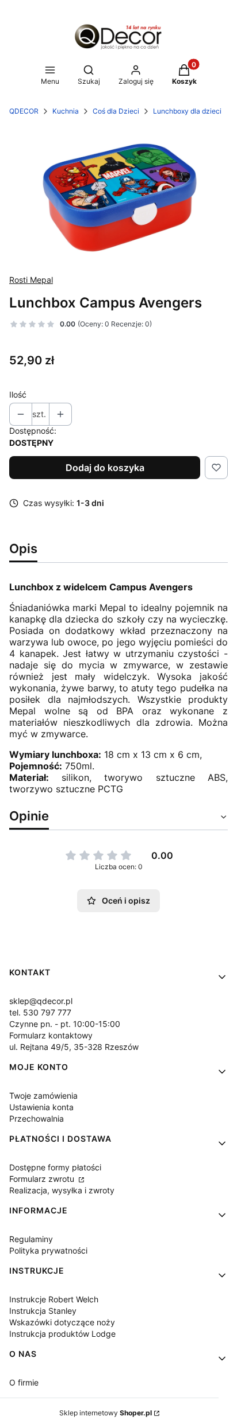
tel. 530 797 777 (40, 1012)
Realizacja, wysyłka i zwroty (61, 1190)
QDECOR (24, 111)
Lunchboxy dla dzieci (187, 111)
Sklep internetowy (105, 1412)
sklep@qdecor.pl (40, 1001)
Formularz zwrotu (43, 1179)
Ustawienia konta (41, 1107)
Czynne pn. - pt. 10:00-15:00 (64, 1024)
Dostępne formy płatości (55, 1167)
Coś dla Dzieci (116, 111)
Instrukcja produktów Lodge (62, 1333)
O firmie (24, 1382)
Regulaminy (31, 1239)
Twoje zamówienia (43, 1095)
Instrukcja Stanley (43, 1311)
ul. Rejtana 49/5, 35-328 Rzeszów (74, 1047)
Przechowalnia (36, 1118)
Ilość (17, 394)
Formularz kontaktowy (51, 1035)
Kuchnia (65, 111)
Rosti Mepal (31, 280)
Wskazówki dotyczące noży (62, 1322)
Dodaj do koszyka (105, 467)
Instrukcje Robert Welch (53, 1299)
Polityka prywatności (48, 1250)
